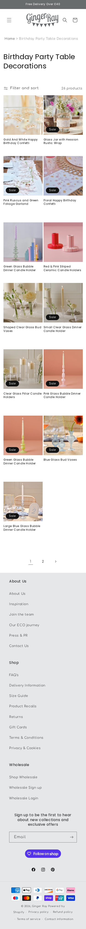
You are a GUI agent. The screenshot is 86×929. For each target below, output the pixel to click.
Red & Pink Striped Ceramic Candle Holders (62, 268)
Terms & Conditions (26, 737)
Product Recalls (23, 706)
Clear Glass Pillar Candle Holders (22, 395)
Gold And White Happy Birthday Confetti (20, 141)
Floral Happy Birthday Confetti (60, 202)
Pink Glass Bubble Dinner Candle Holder (62, 395)
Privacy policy (38, 912)
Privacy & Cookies (25, 748)
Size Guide (18, 696)
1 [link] (30, 562)
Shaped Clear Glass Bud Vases (22, 329)
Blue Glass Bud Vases (60, 460)
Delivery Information (27, 685)
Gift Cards (18, 727)
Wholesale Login (23, 798)
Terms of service (28, 919)
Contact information (59, 919)
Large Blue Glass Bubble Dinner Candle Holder (21, 527)
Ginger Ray (39, 906)
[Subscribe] (72, 837)
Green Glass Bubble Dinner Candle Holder (19, 268)
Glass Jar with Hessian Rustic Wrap (61, 141)
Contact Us (19, 646)
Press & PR (18, 635)
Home (10, 38)
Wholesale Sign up (25, 787)
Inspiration (18, 604)
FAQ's (14, 675)
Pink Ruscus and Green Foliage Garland (21, 202)
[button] (9, 20)
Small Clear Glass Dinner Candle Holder (63, 329)
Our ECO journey (24, 625)
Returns (16, 717)
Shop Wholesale (23, 777)
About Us (17, 593)
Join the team (21, 614)
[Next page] (55, 561)
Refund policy (63, 912)
